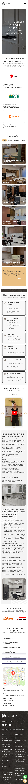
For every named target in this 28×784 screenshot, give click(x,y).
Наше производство (7, 774)
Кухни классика (19, 751)
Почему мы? (5, 769)
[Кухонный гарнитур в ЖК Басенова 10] (14, 224)
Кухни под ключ (6, 746)
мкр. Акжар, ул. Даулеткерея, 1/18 (13, 695)
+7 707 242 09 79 (8, 705)
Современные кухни (19, 743)
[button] (13, 427)
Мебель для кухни (20, 770)
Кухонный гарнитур (7, 740)
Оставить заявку (13, 39)
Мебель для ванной (13, 140)
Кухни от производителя (6, 743)
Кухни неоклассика (20, 740)
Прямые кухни (6, 754)
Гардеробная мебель (19, 776)
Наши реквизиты (6, 777)
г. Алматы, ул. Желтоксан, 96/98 (13, 690)
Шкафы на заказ (19, 773)
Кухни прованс (19, 756)
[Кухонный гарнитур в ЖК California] (14, 245)
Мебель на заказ (20, 768)
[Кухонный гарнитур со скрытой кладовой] (14, 204)
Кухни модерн (19, 746)
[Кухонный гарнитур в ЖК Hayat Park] (14, 265)
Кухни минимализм (20, 754)
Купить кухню (5, 738)
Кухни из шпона (6, 763)
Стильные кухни (19, 749)
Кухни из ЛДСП (6, 760)
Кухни (4, 140)
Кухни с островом (20, 759)
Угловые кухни (6, 751)
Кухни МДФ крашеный (5, 757)
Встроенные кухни (7, 749)
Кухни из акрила (19, 738)
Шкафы (23, 140)
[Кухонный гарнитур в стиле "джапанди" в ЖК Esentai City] (14, 183)
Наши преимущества (7, 772)
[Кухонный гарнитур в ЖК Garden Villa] (14, 163)
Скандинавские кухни (19, 762)
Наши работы (5, 779)
